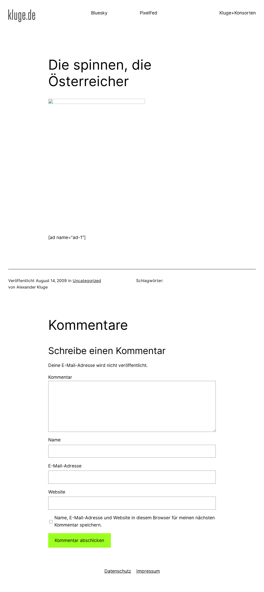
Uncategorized (87, 280)
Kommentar (60, 377)
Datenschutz (117, 571)
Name (54, 439)
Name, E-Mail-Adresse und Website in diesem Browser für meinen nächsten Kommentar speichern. (134, 521)
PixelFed (148, 12)
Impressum (148, 571)
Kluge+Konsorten (237, 12)
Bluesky (99, 12)
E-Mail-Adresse (64, 465)
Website (56, 492)
